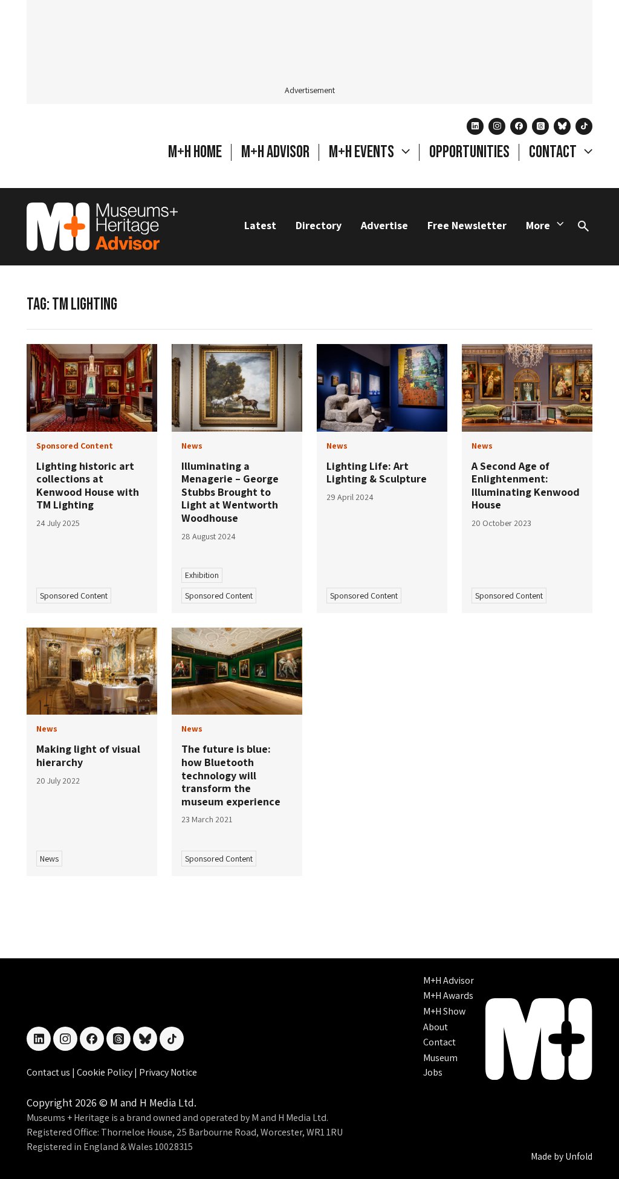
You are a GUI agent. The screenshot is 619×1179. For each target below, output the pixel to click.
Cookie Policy (105, 1072)
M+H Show (444, 1011)
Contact (439, 1042)
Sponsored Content (74, 595)
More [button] (538, 225)
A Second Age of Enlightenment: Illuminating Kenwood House (526, 485)
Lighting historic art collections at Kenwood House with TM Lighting (87, 485)
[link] (92, 387)
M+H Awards (448, 995)
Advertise (384, 225)
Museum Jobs (440, 1065)
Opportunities (469, 152)
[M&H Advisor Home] (102, 227)
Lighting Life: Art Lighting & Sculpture (376, 472)
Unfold (578, 1156)
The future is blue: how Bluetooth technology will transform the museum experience (230, 775)
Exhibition (202, 575)
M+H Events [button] (363, 152)
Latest (260, 225)
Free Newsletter (467, 225)
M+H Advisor (275, 152)
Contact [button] (554, 152)
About (435, 1027)
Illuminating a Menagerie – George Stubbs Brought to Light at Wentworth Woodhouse (230, 492)
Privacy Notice (168, 1072)
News (49, 858)
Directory (319, 225)
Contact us (49, 1072)
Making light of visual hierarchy (88, 755)
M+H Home (195, 152)
